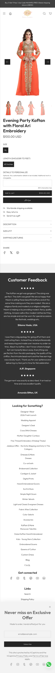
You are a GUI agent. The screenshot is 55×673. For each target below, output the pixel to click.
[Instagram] (18, 578)
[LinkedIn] (44, 578)
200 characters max (45, 188)
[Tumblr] (24, 578)
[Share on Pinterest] (18, 253)
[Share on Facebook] (5, 253)
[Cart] (50, 13)
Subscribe (27, 644)
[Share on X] (11, 253)
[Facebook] (11, 578)
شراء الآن (27, 200)
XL (5, 150)
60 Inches (8, 164)
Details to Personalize (15, 172)
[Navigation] (4, 13)
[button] (7, 62)
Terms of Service (40, 656)
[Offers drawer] (10, 13)
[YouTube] (37, 578)
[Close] (50, 607)
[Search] (44, 13)
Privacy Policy (22, 656)
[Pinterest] (31, 578)
